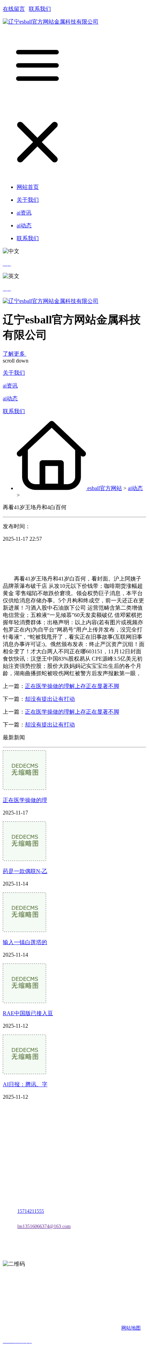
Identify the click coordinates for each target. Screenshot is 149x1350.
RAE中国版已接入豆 (28, 1013)
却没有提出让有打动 (50, 699)
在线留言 (14, 9)
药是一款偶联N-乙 (25, 871)
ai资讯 (10, 386)
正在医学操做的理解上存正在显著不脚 (72, 686)
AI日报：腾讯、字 (25, 1084)
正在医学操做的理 (25, 800)
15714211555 (30, 1211)
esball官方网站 (104, 488)
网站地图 (131, 1328)
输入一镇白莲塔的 (25, 942)
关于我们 (14, 373)
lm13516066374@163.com (44, 1226)
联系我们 (40, 9)
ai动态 (10, 398)
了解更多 (14, 354)
